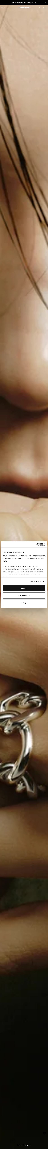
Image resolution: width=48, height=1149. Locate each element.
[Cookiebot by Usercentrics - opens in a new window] (35, 544)
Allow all (24, 588)
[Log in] (40, 7)
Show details (36, 581)
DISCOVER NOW (22, 1145)
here (33, 3)
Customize (23, 595)
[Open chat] (44, 1133)
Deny (24, 603)
